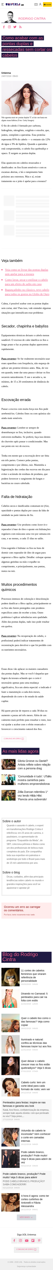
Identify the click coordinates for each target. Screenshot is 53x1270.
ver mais (25, 1217)
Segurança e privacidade (26, 1266)
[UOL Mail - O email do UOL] (36, 4)
